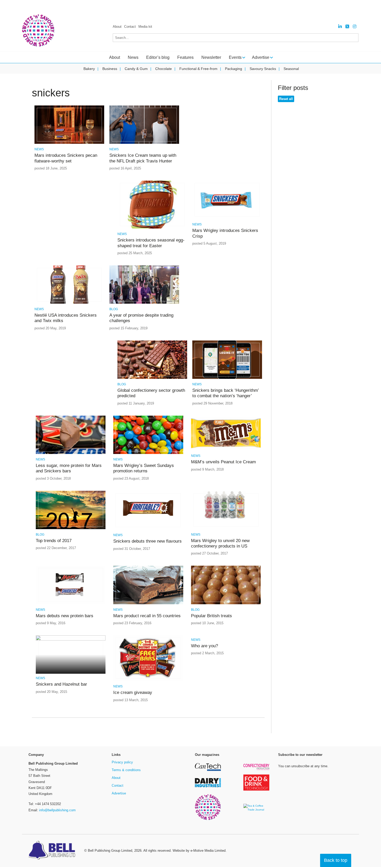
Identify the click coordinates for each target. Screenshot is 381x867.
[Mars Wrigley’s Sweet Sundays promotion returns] (148, 453)
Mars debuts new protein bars (64, 615)
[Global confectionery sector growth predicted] (152, 377)
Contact (130, 27)
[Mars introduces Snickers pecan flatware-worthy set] (69, 142)
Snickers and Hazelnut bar (61, 684)
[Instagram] (354, 26)
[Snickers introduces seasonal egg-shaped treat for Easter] (152, 227)
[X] (347, 26)
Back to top (335, 860)
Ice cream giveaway (132, 692)
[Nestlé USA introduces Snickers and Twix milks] (69, 302)
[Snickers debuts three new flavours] (148, 528)
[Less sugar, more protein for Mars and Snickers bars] (70, 453)
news (39, 149)
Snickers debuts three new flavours (147, 541)
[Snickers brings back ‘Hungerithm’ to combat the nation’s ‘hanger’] (227, 377)
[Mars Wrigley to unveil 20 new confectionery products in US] (226, 528)
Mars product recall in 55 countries (147, 615)
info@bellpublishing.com (57, 810)
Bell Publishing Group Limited (110, 850)
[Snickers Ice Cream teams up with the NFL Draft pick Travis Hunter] (144, 142)
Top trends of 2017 (54, 540)
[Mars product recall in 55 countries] (148, 603)
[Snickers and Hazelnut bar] (70, 639)
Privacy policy (122, 762)
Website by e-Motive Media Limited (199, 850)
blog (113, 309)
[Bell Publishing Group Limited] (53, 850)
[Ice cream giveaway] (148, 680)
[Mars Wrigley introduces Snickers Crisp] (227, 218)
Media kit (145, 27)
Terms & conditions (126, 770)
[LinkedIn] (340, 26)
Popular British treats (211, 615)
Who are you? (204, 645)
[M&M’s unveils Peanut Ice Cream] (226, 449)
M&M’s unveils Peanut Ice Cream (223, 461)
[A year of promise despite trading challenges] (144, 302)
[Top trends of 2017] (70, 528)
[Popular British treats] (226, 603)
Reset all (286, 99)
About (117, 27)
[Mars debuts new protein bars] (70, 603)
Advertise (119, 793)
